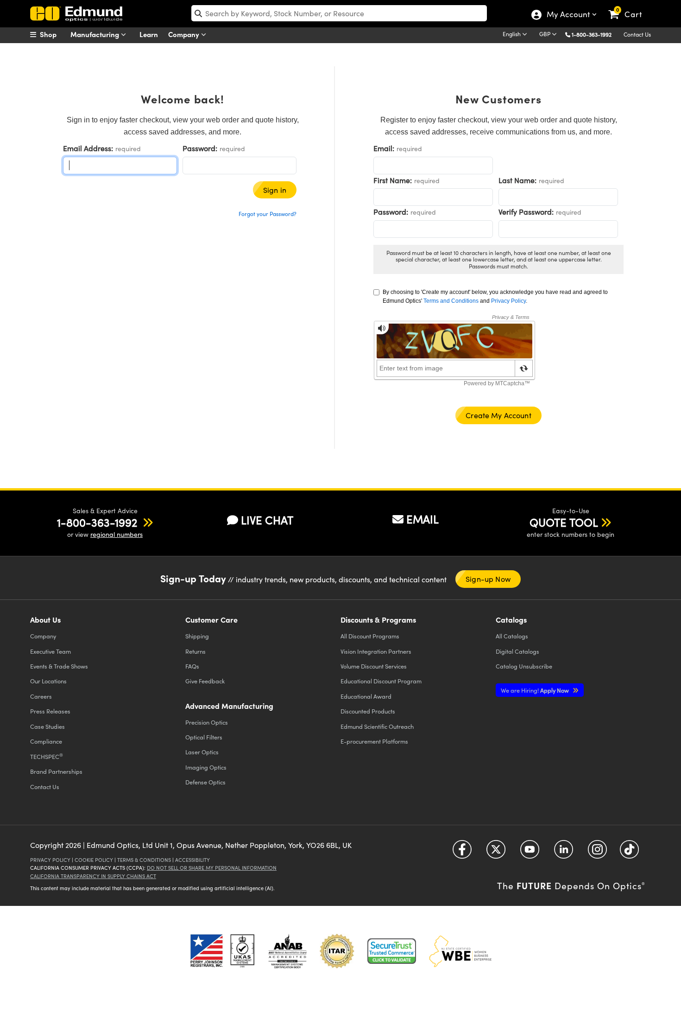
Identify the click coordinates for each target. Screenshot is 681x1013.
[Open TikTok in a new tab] (629, 853)
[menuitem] (53, 34)
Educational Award (365, 696)
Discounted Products (367, 711)
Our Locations (48, 681)
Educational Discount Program (381, 681)
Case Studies (47, 726)
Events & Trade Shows (59, 666)
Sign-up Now (488, 579)
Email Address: (88, 148)
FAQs (192, 666)
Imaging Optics (206, 767)
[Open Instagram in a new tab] (597, 853)
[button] (595, 34)
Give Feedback (205, 681)
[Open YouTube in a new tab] (530, 853)
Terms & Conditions (144, 859)
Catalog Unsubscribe (524, 666)
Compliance (46, 741)
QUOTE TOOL (564, 522)
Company (184, 34)
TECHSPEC (46, 756)
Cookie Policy (94, 859)
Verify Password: (526, 212)
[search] (339, 13)
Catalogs (512, 636)
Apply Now (535, 690)
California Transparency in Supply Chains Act (93, 876)
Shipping (197, 636)
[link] (629, 7)
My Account (568, 15)
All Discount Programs (369, 636)
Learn (148, 34)
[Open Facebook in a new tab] (462, 853)
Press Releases (50, 711)
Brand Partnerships (56, 771)
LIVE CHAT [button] (267, 520)
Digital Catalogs (517, 651)
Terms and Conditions (451, 301)
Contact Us (637, 34)
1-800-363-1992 (592, 34)
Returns (195, 651)
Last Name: (517, 180)
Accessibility (192, 859)
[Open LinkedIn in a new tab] (564, 853)
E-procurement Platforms (374, 741)
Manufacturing (95, 34)
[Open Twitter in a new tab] (496, 853)
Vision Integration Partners (375, 651)
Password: (200, 148)
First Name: (392, 180)
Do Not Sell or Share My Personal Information (212, 867)
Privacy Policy (508, 301)
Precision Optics (206, 722)
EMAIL (422, 518)
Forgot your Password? (267, 213)
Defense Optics (205, 782)
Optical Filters (203, 737)
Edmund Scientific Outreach (377, 726)
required (128, 148)
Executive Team (50, 651)
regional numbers (116, 534)
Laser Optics (202, 752)
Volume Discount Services (373, 666)
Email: (383, 148)
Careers (41, 696)
